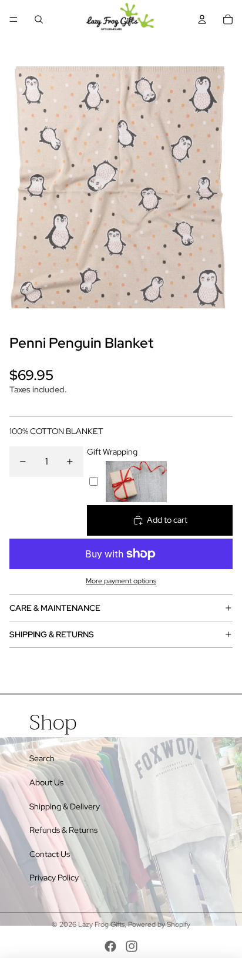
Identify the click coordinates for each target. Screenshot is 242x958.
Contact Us (49, 854)
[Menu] (13, 19)
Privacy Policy (54, 877)
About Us (46, 782)
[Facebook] (110, 946)
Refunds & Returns (63, 830)
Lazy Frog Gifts (101, 924)
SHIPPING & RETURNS (51, 634)
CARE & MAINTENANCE (54, 608)
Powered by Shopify (159, 924)
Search (42, 758)
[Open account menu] (202, 19)
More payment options (121, 581)
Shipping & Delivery (64, 806)
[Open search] (39, 19)
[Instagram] (132, 946)
